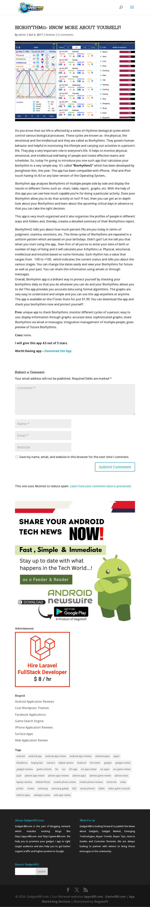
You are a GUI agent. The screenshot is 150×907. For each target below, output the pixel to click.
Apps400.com (93, 897)
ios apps (105, 769)
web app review (62, 795)
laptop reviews (24, 782)
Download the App (58, 351)
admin (22, 34)
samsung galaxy (60, 788)
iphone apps (79, 775)
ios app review (89, 769)
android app (35, 756)
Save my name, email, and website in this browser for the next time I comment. (74, 457)
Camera (51, 762)
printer (20, 788)
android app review (55, 756)
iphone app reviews (58, 775)
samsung (43, 788)
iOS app (73, 769)
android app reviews (81, 756)
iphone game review (100, 775)
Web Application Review (31, 740)
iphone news (121, 775)
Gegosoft (101, 901)
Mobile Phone (43, 782)
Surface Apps (24, 734)
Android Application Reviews (34, 701)
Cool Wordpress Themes (32, 708)
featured (81, 762)
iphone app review (34, 775)
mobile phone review (65, 782)
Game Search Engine (29, 721)
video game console (119, 788)
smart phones (87, 788)
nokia (123, 782)
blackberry (22, 762)
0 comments (65, 34)
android (20, 756)
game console (44, 769)
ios (63, 769)
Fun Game (95, 762)
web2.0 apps (23, 795)
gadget (108, 762)
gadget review (122, 762)
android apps (102, 756)
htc (56, 769)
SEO (74, 788)
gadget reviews (24, 769)
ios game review (122, 769)
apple (116, 756)
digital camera (66, 762)
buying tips (37, 762)
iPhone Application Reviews (34, 727)
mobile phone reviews (91, 782)
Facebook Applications (30, 715)
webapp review (42, 795)
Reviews (50, 34)
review (30, 788)
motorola (112, 782)
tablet (102, 788)
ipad (18, 775)
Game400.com (116, 897)
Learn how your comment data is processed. (100, 486)
